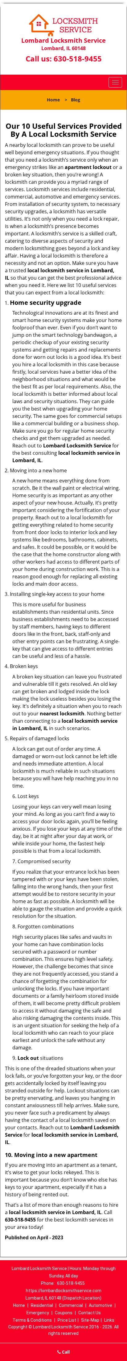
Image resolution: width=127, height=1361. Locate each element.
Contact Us (89, 1312)
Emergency (38, 1312)
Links (109, 1320)
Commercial (71, 1305)
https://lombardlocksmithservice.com (63, 1290)
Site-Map (90, 1320)
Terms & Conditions (32, 1320)
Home (53, 100)
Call (65, 1352)
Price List (67, 1320)
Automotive (100, 1305)
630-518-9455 (78, 58)
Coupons (63, 1312)
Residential (42, 1305)
